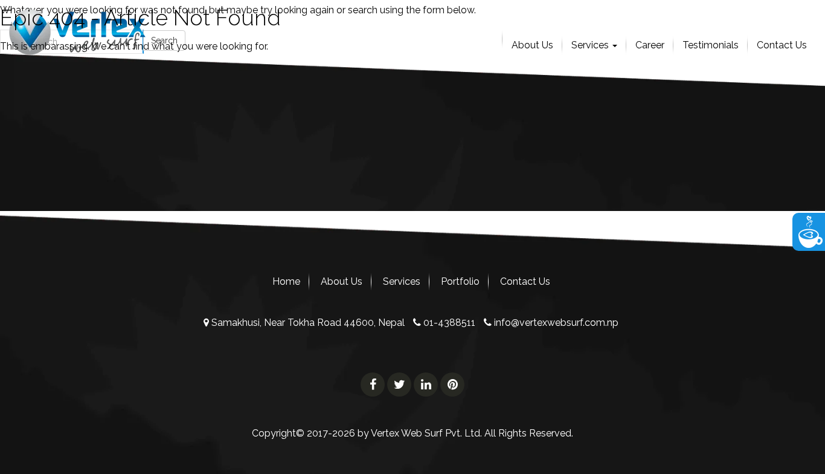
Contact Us (525, 281)
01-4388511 (448, 322)
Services (401, 281)
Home (286, 281)
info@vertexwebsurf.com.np (555, 322)
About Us (341, 281)
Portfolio (460, 281)
